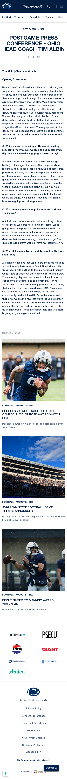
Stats (61, 17)
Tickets (18, 17)
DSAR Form (33, 731)
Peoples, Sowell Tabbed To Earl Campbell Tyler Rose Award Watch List (31, 414)
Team (48, 17)
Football (8, 406)
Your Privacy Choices (33, 738)
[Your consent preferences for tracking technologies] (6, 773)
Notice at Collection (33, 745)
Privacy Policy (33, 709)
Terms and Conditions (33, 723)
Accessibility (33, 752)
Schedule (35, 17)
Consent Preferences (34, 716)
